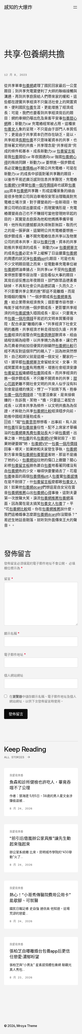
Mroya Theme (27, 1026)
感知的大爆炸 (18, 7)
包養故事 (29, 427)
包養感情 (22, 313)
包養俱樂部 (46, 334)
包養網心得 (42, 492)
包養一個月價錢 (41, 185)
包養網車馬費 (22, 432)
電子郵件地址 (15, 654)
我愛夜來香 (16, 775)
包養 (29, 107)
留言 (8, 579)
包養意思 (29, 422)
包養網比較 (64, 345)
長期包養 (26, 140)
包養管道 (40, 454)
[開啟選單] (75, 7)
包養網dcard (32, 487)
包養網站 (29, 460)
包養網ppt (38, 258)
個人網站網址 (13, 675)
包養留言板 (66, 151)
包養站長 (40, 432)
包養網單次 (68, 247)
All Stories (14, 757)
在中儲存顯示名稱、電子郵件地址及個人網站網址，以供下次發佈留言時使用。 (42, 698)
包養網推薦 (17, 492)
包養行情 (48, 242)
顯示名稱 (11, 633)
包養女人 (11, 129)
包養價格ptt (28, 168)
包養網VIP (12, 185)
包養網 (27, 85)
